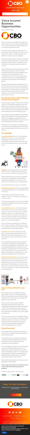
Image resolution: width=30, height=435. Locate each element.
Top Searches (17, 416)
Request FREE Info (16, 395)
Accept (4, 432)
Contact (17, 418)
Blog (13, 418)
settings (18, 430)
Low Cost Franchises (7, 416)
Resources (24, 416)
